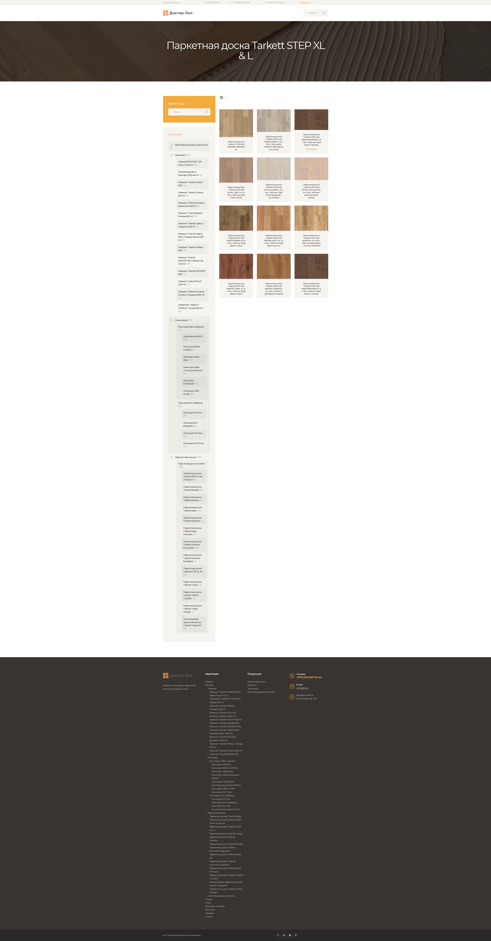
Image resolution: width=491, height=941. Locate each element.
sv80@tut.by (305, 2)
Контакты (210, 910)
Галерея (209, 913)
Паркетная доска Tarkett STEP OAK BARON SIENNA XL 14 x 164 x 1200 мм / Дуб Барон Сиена (236, 240)
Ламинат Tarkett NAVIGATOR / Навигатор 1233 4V (190, 260)
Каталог (209, 685)
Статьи (208, 916)
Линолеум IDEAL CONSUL (224, 768)
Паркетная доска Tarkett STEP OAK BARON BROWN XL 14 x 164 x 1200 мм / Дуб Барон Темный (311, 288)
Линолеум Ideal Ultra (222, 771)
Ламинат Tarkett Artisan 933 (223, 754)
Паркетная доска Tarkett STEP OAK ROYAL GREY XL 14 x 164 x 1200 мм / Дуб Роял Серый (236, 192)
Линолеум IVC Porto (193, 443)
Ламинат (180, 155)
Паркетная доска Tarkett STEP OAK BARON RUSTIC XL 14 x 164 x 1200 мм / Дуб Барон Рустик (273, 240)
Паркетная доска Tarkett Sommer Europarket (192, 544)
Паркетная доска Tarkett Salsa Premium (192, 531)
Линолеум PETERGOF (222, 782)
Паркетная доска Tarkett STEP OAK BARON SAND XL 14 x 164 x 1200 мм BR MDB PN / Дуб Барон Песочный (273, 143)
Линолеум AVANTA (193, 336)
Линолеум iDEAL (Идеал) (191, 327)
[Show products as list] (226, 97)
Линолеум (181, 320)
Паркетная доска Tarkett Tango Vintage (192, 608)
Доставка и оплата (215, 906)
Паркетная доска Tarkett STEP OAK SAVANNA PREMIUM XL (236, 146)
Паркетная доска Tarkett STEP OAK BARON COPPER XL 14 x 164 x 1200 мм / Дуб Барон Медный (273, 288)
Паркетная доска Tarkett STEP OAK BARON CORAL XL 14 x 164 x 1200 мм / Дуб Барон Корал (236, 288)
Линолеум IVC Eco (192, 412)
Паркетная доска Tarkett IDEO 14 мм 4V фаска (192, 476)
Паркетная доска (185, 457)
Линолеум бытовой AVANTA (226, 785)
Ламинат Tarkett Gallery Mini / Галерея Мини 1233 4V (190, 237)
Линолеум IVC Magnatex (224, 802)
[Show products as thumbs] (221, 97)
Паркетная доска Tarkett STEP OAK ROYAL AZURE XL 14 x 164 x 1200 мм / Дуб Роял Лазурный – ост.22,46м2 (273, 191)
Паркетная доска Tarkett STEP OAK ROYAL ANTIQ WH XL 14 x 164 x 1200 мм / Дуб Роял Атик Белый (311, 191)
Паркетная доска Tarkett (191, 464)
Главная (209, 681)
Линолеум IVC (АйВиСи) (190, 403)
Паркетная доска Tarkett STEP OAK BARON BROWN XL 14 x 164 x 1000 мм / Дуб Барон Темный (311, 139)
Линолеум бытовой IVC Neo (225, 809)
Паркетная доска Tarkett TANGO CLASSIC (192, 595)
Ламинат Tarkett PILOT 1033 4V (225, 719)
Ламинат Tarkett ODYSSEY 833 (225, 726)
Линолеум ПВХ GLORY (223, 789)
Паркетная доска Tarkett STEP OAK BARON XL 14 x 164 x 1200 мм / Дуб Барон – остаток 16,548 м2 (311, 240)
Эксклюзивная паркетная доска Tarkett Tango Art (192, 622)
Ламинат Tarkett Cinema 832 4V (225, 751)
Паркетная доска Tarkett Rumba (226, 844)
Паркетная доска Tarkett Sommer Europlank (192, 558)
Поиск (205, 111)
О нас (208, 903)
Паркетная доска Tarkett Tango (225, 833)
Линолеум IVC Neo (192, 433)
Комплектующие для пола (191, 145)
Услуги (208, 899)
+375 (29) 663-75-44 (309, 677)
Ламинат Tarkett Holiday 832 (224, 723)
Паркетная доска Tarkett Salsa (225, 816)
